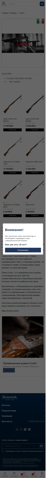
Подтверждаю (23, 250)
